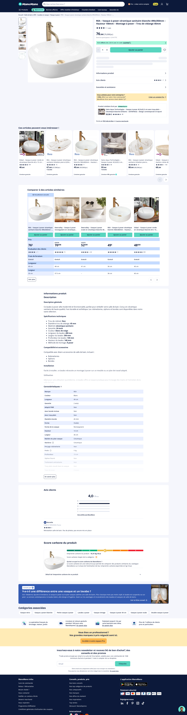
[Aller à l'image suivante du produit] (88, 50)
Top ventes (73, 703)
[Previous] (151, 279)
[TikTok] (143, 703)
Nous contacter (24, 693)
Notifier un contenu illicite (28, 696)
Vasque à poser (55, 15)
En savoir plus (114, 671)
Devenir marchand (25, 699)
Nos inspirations (75, 699)
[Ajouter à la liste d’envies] (164, 49)
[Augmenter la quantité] (107, 49)
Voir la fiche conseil (137, 600)
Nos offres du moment (77, 696)
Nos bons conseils (76, 683)
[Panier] (167, 4)
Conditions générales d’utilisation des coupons (35, 709)
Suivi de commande (25, 683)
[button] (131, 110)
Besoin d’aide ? (23, 690)
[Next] (157, 279)
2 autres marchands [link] (122, 121)
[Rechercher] (44, 4)
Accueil (20, 15)
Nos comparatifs (75, 690)
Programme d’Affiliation (27, 706)
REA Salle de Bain (108, 121)
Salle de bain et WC (30, 15)
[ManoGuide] (181, 709)
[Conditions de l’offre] (165, 42)
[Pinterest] (132, 703)
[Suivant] (166, 179)
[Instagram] (138, 703)
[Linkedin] (122, 703)
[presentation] (140, 574)
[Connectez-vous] (161, 4)
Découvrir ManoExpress (78, 706)
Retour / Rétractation (26, 686)
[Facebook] (127, 703)
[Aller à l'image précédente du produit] (32, 50)
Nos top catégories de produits (80, 686)
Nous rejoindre (23, 703)
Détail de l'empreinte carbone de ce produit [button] (62, 574)
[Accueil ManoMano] (29, 4)
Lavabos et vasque (43, 15)
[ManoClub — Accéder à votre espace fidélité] (155, 4)
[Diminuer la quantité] (98, 49)
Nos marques (74, 693)
